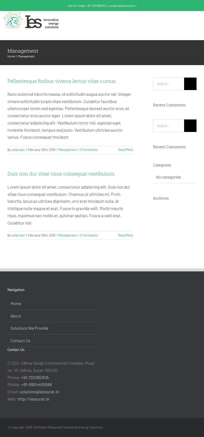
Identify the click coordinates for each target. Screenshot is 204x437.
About (15, 315)
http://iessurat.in (33, 398)
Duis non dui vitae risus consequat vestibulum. (61, 173)
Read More (125, 150)
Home (15, 303)
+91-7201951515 (35, 377)
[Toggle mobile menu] (195, 21)
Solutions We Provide (29, 328)
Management (67, 150)
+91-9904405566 (36, 384)
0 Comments (89, 150)
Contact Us (20, 340)
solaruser (18, 150)
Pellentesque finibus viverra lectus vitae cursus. (62, 81)
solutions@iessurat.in (122, 5)
